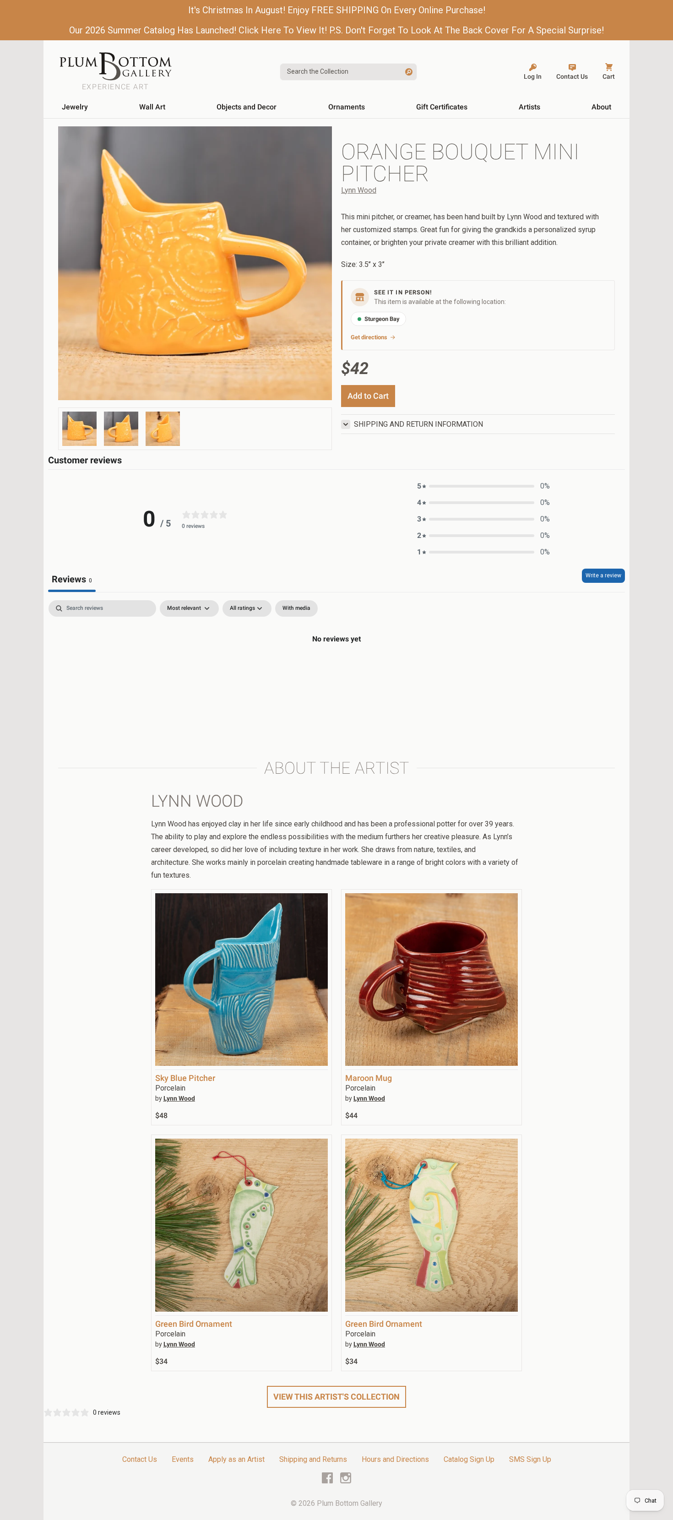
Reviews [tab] (72, 579)
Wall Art (152, 107)
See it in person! (403, 292)
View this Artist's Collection (336, 1396)
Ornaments (346, 107)
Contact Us (139, 1459)
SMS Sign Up (530, 1459)
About (601, 107)
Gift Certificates (441, 107)
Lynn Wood (358, 190)
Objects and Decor (247, 107)
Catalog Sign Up (469, 1459)
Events (183, 1459)
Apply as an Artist (236, 1459)
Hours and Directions (395, 1459)
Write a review (603, 575)
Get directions (369, 337)
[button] (483, 486)
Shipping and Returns (313, 1459)
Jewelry (75, 107)
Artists (529, 107)
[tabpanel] (336, 670)
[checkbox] (296, 608)
